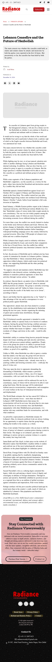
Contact (38, 616)
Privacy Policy (32, 612)
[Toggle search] (27, 9)
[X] (9, 83)
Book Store (18, 612)
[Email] (19, 83)
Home (5, 21)
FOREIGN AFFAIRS (17, 21)
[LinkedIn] (14, 83)
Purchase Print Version (17, 559)
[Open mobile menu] (48, 9)
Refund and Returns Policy (21, 616)
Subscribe (39, 9)
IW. (32, 624)
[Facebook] (5, 83)
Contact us (39, 559)
